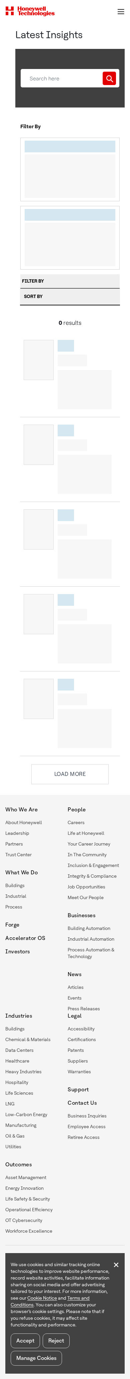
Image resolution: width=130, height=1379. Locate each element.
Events (75, 998)
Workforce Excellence (28, 1231)
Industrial (15, 896)
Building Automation (89, 928)
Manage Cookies (36, 1358)
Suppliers (78, 1061)
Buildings (15, 885)
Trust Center (18, 854)
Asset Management (25, 1177)
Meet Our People (86, 897)
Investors (17, 951)
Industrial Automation (91, 939)
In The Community (87, 854)
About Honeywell (23, 822)
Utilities (13, 1146)
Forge (12, 925)
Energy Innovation (24, 1188)
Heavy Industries (23, 1071)
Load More (70, 774)
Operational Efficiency (29, 1209)
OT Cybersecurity (23, 1220)
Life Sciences (19, 1093)
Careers (76, 822)
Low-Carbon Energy (26, 1114)
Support (78, 1089)
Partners (14, 844)
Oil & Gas (15, 1136)
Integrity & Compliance (92, 876)
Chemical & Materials (28, 1039)
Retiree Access (84, 1137)
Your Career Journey (89, 844)
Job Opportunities (86, 886)
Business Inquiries (87, 1115)
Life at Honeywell (86, 833)
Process (13, 907)
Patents (76, 1050)
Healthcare (17, 1061)
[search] (109, 78)
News (74, 974)
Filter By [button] (33, 281)
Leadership (17, 833)
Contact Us (82, 1103)
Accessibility (81, 1028)
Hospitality (16, 1082)
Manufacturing (20, 1125)
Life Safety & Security (27, 1199)
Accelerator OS (25, 938)
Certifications (82, 1039)
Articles (76, 987)
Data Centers (19, 1050)
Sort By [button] (33, 296)
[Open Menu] (121, 11)
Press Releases (84, 1008)
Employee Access (87, 1126)
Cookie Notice (42, 1298)
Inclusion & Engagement (93, 865)
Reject (56, 1340)
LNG (9, 1103)
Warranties (79, 1071)
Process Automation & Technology (91, 953)
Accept (25, 1340)
